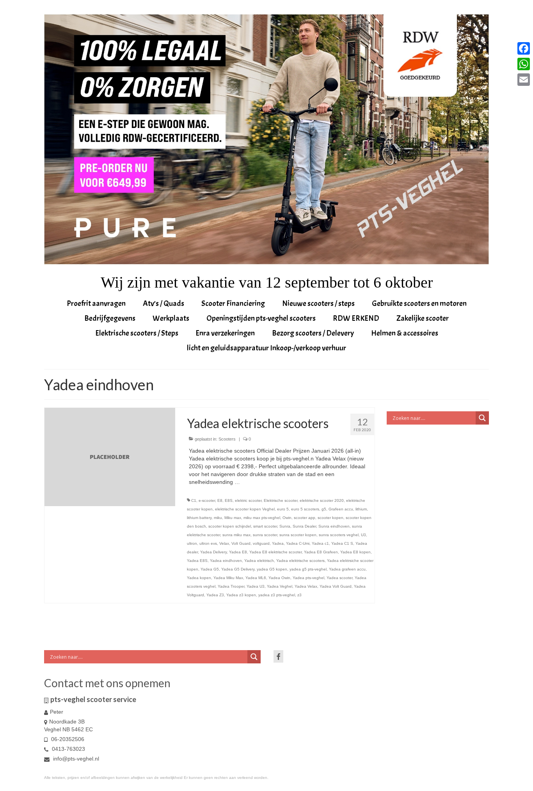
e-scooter (207, 500)
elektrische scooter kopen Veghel (245, 509)
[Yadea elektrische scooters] (109, 456)
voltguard (261, 543)
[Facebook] (523, 48)
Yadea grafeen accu (347, 569)
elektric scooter (248, 500)
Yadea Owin (279, 578)
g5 (324, 509)
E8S (229, 500)
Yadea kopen (199, 578)
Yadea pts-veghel (308, 578)
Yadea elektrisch (259, 560)
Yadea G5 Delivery (237, 569)
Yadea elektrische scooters (300, 560)
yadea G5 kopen (272, 569)
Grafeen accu (341, 509)
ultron (192, 543)
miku (218, 517)
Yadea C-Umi (297, 543)
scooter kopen (330, 517)
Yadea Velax (306, 586)
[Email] (523, 79)
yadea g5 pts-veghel (308, 569)
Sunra (284, 526)
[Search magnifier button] (482, 418)
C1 (193, 500)
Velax (224, 543)
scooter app (304, 517)
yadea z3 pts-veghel (276, 595)
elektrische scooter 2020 (322, 500)
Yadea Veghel (279, 586)
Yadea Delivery (213, 552)
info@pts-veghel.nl (75, 758)
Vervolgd (252, 482)
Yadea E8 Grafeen (321, 552)
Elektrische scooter (280, 500)
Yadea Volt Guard (336, 586)
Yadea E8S (197, 560)
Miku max (232, 517)
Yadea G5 (210, 569)
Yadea (278, 543)
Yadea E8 (238, 552)
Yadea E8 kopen (355, 552)
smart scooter (265, 526)
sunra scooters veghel (339, 535)
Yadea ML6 (255, 578)
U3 (363, 535)
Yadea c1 (320, 543)
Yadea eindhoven (226, 560)
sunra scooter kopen (297, 535)
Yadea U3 (256, 586)
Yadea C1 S (342, 543)
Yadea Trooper (231, 586)
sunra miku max (236, 535)
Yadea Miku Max (228, 578)
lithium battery (199, 517)
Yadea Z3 (215, 595)
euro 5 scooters (305, 509)
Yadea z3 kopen (241, 595)
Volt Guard (241, 543)
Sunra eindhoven (334, 526)
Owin (286, 517)
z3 (299, 595)
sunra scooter (265, 535)
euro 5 (283, 509)
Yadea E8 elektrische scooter (275, 552)
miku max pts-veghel (261, 517)
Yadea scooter (339, 578)
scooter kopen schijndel (229, 526)
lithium (361, 509)
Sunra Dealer (304, 526)
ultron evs (208, 543)
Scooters (227, 439)
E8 (219, 500)
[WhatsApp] (523, 64)
